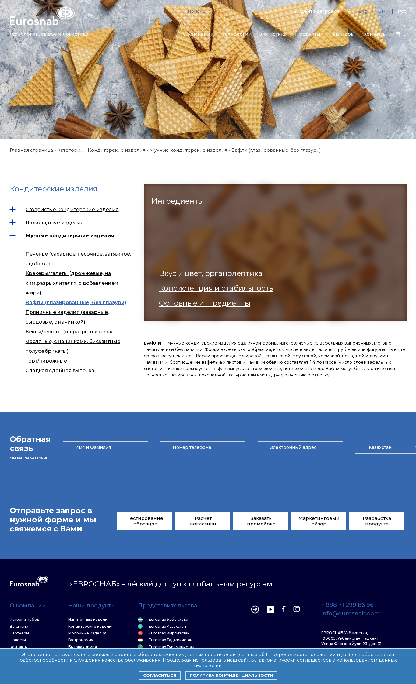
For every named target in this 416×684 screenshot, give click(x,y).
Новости (18, 640)
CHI (382, 11)
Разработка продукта (377, 521)
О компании (198, 34)
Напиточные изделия (89, 619)
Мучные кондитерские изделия (188, 150)
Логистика (273, 34)
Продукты (307, 34)
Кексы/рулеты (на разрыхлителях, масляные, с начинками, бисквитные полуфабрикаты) (73, 341)
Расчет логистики (203, 521)
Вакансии (19, 626)
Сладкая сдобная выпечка (60, 370)
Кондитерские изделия (116, 150)
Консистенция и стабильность (216, 288)
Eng (363, 11)
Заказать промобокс (261, 521)
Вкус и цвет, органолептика (211, 273)
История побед (24, 619)
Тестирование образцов (145, 521)
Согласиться (159, 675)
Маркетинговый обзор (319, 521)
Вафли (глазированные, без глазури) (76, 302)
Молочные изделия (87, 633)
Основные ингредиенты (204, 303)
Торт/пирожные (46, 361)
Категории (70, 150)
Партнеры (342, 34)
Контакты (375, 34)
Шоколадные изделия (55, 222)
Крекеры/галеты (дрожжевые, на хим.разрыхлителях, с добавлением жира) (72, 283)
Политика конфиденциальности (231, 675)
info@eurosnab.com (350, 614)
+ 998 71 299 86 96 (347, 605)
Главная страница (31, 150)
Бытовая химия (82, 647)
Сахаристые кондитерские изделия (72, 209)
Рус (402, 11)
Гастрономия (80, 640)
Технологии (237, 34)
